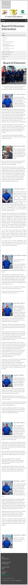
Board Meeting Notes (6, 44)
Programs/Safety (6, 54)
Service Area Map (6, 47)
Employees (4, 37)
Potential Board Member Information (8, 48)
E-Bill (3, 58)
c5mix (8, 580)
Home (3, 23)
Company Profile (5, 567)
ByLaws (4, 40)
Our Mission (5, 38)
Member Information (7, 52)
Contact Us (5, 56)
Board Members (5, 558)
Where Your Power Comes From (8, 41)
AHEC (6, 6)
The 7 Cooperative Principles (8, 42)
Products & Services (6, 562)
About (6, 23)
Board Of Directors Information (8, 45)
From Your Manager (6, 49)
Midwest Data (18, 580)
